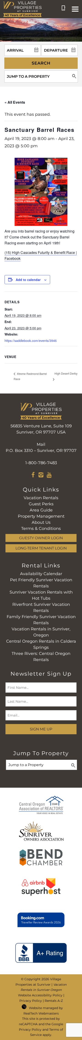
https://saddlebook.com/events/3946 (31, 340)
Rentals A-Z (54, 1000)
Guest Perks (41, 503)
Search (41, 63)
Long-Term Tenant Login (41, 548)
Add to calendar (28, 279)
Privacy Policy (30, 1000)
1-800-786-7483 (41, 462)
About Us (41, 522)
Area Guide (41, 510)
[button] (75, 9)
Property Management (41, 516)
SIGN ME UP (41, 729)
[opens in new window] (33, 475)
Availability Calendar (41, 573)
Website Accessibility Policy (40, 995)
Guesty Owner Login (41, 538)
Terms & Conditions (41, 528)
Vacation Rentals (41, 497)
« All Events (15, 102)
